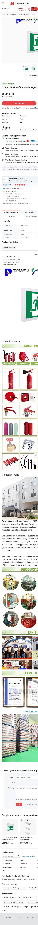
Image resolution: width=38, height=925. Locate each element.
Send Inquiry (19, 103)
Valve (21, 860)
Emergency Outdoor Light (11, 907)
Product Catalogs (29, 856)
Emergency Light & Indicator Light (27, 14)
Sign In (5, 203)
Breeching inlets (6, 867)
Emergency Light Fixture (30, 907)
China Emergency (9, 897)
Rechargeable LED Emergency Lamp (14, 888)
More (3, 910)
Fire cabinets (6, 864)
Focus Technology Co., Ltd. (25, 917)
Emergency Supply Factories (26, 897)
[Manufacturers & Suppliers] (19, 3)
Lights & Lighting (11, 14)
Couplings (23, 867)
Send (18, 804)
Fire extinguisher (7, 860)
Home (3, 14)
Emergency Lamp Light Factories (13, 902)
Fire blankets (23, 864)
